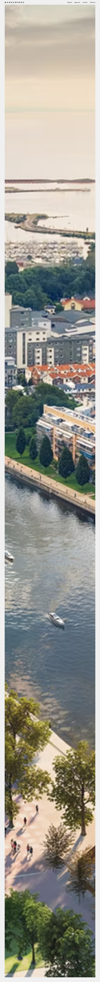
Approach (77, 2)
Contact (85, 2)
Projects (69, 2)
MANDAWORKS (15, 2)
